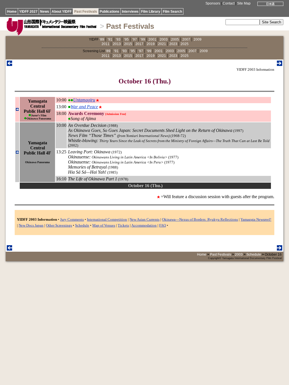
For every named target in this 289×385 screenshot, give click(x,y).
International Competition (107, 219)
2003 (164, 39)
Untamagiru (84, 100)
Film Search (172, 12)
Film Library (150, 12)
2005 (175, 39)
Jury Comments (72, 219)
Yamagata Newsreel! (255, 219)
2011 (106, 44)
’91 (110, 39)
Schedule (82, 225)
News (44, 12)
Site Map (244, 3)
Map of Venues (103, 225)
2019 (151, 44)
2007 (186, 39)
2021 (162, 44)
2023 (173, 44)
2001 (152, 39)
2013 (117, 44)
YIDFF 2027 (28, 12)
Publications (109, 12)
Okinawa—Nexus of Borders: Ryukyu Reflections (200, 219)
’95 (126, 39)
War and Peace (84, 106)
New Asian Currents (144, 219)
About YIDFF (62, 12)
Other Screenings (59, 225)
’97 (134, 39)
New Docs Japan (31, 225)
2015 (128, 44)
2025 (185, 44)
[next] (279, 64)
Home (12, 12)
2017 (139, 44)
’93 (118, 39)
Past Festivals (85, 12)
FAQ (162, 225)
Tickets (123, 225)
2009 (198, 39)
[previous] (9, 64)
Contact (229, 3)
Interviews (130, 12)
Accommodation (144, 225)
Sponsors (212, 3)
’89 (101, 39)
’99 (142, 39)
